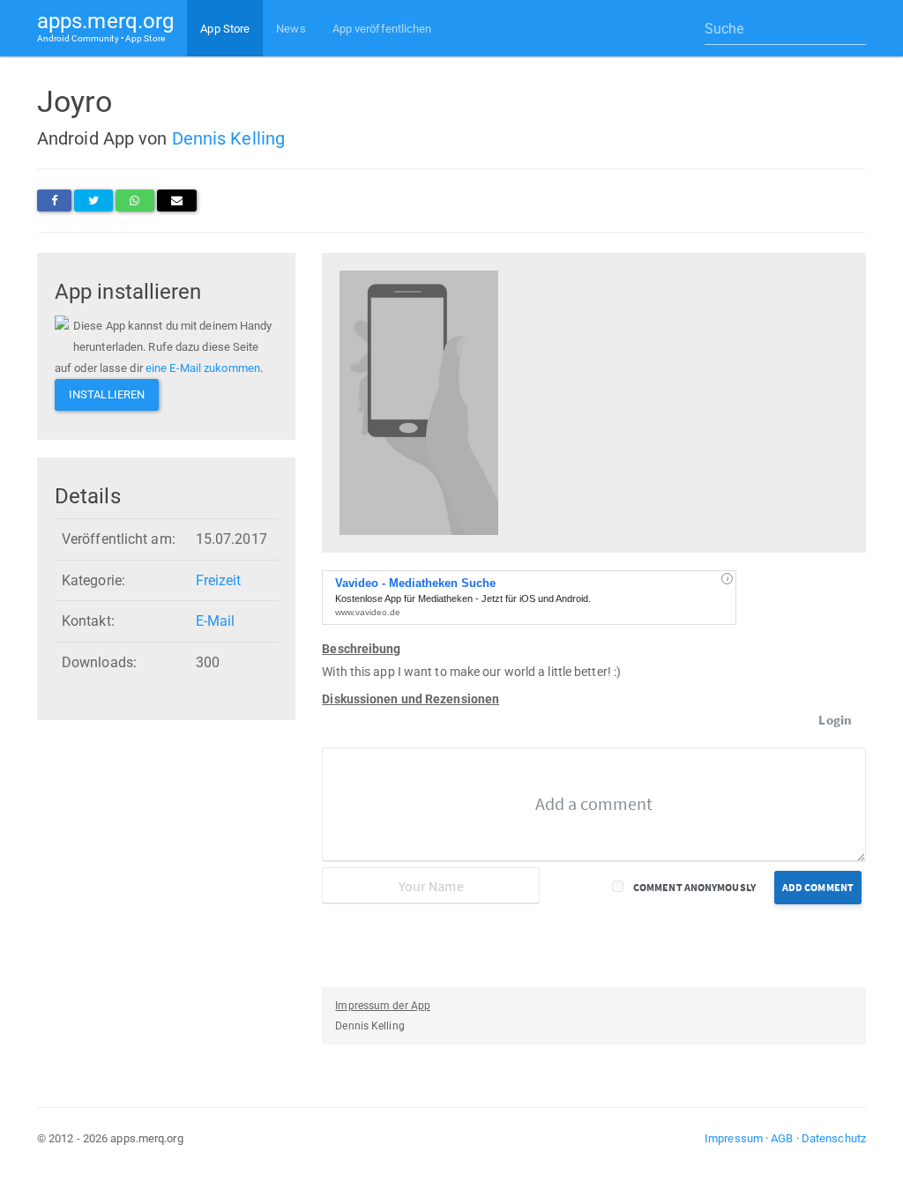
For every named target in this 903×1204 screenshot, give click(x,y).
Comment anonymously (694, 887)
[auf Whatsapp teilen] (134, 201)
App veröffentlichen (382, 28)
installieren (107, 394)
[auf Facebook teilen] (54, 201)
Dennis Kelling (228, 138)
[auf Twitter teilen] (93, 201)
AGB (782, 1138)
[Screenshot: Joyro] (419, 401)
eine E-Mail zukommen (203, 368)
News (290, 28)
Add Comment (818, 887)
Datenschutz (834, 1138)
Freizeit (219, 580)
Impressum (734, 1138)
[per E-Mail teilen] (177, 201)
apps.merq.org (105, 26)
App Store (225, 28)
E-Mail (215, 621)
